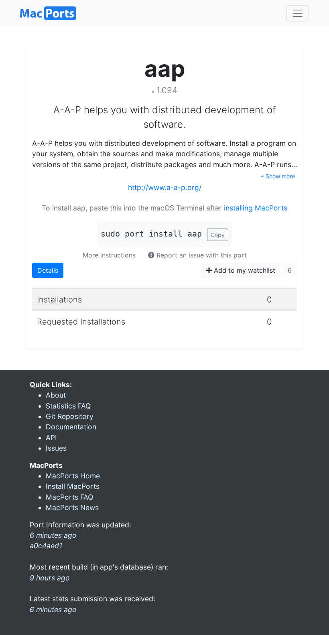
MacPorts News (72, 507)
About (56, 395)
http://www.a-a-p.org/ (164, 187)
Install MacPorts (73, 486)
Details (47, 270)
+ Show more (277, 176)
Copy (218, 234)
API (51, 437)
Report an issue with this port (200, 255)
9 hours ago (50, 578)
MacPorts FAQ (69, 497)
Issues (56, 448)
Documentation (71, 427)
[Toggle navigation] (297, 13)
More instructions (109, 255)
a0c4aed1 (46, 545)
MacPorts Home (73, 476)
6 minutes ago (53, 609)
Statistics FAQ (68, 406)
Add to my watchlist (243, 270)
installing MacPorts (255, 208)
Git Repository (69, 416)
